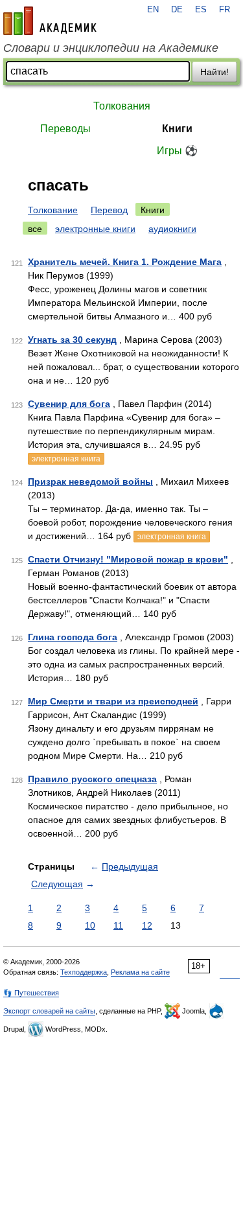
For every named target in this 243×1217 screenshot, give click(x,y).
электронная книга (66, 458)
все (35, 229)
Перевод (109, 210)
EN (153, 9)
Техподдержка (83, 972)
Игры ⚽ (177, 150)
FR (224, 9)
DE (177, 9)
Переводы (65, 128)
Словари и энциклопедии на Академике (110, 47)
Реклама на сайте (140, 972)
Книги (177, 128)
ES (201, 9)
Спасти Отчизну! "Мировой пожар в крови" (128, 559)
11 (118, 925)
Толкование (53, 210)
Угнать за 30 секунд (72, 339)
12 (147, 925)
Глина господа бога (72, 637)
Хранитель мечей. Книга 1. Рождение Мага (125, 262)
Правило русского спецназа (92, 779)
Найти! (214, 72)
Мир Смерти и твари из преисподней (113, 701)
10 (90, 925)
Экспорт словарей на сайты (49, 1011)
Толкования (121, 105)
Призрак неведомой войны (90, 481)
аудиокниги (172, 229)
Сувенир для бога (69, 404)
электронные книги (95, 229)
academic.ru (50, 20)
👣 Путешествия (31, 993)
